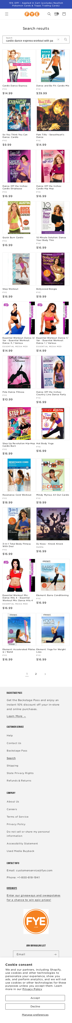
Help (10, 735)
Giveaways (12, 888)
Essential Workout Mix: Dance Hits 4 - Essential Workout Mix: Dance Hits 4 (18, 598)
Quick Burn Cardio (13, 237)
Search (11, 758)
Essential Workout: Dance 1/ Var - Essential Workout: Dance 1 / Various (52, 340)
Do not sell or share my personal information (28, 833)
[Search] (65, 39)
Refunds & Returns (19, 780)
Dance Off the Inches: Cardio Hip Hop (49, 187)
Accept (35, 998)
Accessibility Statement (22, 843)
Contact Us (14, 743)
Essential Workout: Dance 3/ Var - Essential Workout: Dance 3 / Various (19, 340)
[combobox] (36, 39)
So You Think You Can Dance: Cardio (15, 136)
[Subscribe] (55, 954)
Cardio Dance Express (15, 85)
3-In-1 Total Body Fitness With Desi (17, 545)
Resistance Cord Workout (17, 495)
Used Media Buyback (20, 851)
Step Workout (10, 289)
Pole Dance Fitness (13, 392)
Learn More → (16, 716)
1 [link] (27, 673)
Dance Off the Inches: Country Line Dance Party (51, 393)
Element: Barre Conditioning (52, 595)
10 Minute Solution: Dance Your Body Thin (51, 238)
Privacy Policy (32, 989)
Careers (12, 809)
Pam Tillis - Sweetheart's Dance (50, 136)
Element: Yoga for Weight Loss (51, 650)
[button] (6, 14)
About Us (13, 801)
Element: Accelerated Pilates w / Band (19, 650)
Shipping (12, 765)
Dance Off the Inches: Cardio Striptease (15, 187)
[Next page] (45, 674)
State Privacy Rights (20, 773)
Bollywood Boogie (46, 289)
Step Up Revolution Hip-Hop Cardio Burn (19, 444)
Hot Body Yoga (45, 443)
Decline (35, 1006)
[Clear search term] (58, 39)
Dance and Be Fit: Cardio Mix (52, 85)
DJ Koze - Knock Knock (49, 544)
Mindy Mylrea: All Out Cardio (52, 495)
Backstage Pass (17, 750)
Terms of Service (18, 816)
